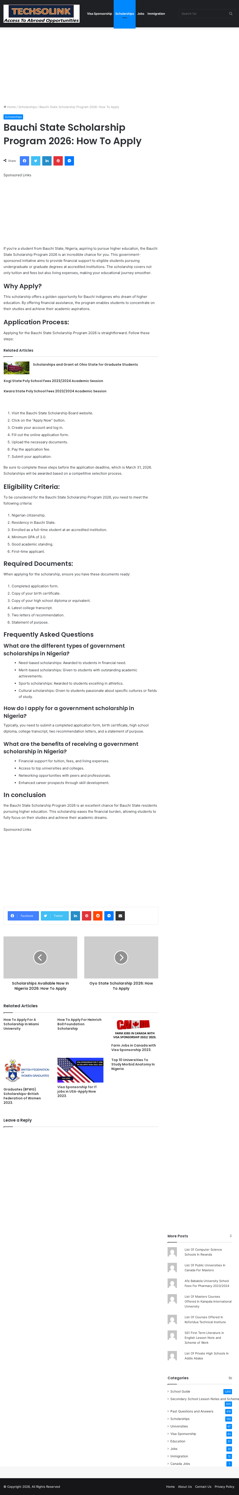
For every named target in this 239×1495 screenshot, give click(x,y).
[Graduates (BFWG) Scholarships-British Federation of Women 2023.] (27, 1071)
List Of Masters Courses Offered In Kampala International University (208, 1301)
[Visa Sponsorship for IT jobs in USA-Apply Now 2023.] (80, 1070)
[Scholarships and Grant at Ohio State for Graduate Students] (16, 367)
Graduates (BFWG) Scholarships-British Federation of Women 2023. (22, 1096)
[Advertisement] (119, 65)
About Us (185, 1486)
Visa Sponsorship (99, 13)
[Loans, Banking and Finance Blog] (42, 14)
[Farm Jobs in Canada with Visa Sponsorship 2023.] (134, 1029)
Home (11, 107)
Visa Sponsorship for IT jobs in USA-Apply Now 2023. (77, 1091)
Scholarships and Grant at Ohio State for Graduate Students (85, 364)
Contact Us (203, 1486)
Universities (179, 1426)
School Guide (180, 1391)
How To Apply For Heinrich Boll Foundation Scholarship (79, 1024)
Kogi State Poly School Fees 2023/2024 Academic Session (53, 381)
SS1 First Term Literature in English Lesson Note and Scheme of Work (204, 1337)
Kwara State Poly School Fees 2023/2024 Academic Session (55, 391)
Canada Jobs (180, 1464)
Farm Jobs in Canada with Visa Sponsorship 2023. (133, 1047)
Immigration (156, 13)
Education (177, 1441)
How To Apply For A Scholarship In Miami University (21, 1024)
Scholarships (124, 13)
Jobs (140, 13)
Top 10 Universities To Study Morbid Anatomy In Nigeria (133, 1064)
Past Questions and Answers (191, 1411)
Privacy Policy (224, 1486)
